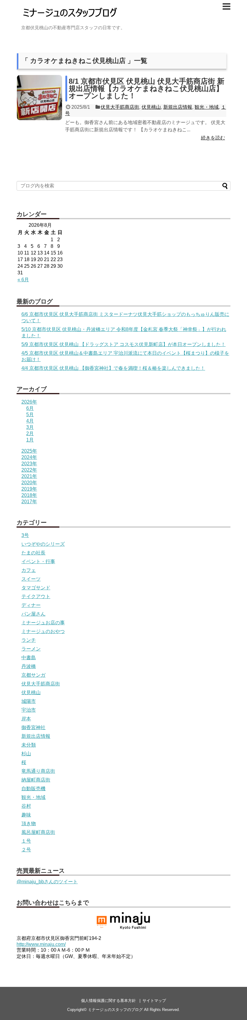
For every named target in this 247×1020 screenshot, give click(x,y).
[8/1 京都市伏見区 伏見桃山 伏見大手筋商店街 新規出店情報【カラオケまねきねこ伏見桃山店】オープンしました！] (39, 97)
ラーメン (31, 648)
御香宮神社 (33, 727)
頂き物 (28, 823)
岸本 (26, 718)
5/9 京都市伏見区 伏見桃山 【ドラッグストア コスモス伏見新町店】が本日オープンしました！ (123, 344)
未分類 (28, 744)
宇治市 (28, 710)
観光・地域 (207, 107)
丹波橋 (28, 666)
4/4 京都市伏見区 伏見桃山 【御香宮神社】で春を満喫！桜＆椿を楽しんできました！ (113, 368)
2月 (30, 433)
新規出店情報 (177, 107)
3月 (30, 427)
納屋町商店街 (35, 779)
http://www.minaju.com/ (41, 944)
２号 (26, 849)
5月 (30, 414)
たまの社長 (33, 552)
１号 (26, 841)
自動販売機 (33, 788)
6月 (30, 408)
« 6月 (23, 279)
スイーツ (31, 579)
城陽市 (28, 701)
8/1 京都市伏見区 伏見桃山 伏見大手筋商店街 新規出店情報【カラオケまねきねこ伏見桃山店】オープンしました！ (146, 88)
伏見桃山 (151, 107)
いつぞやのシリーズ (43, 544)
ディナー (31, 605)
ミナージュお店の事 (43, 622)
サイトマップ (154, 1000)
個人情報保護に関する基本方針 (108, 1000)
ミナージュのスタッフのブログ (115, 1009)
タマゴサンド (35, 587)
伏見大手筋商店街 (120, 107)
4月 (30, 420)
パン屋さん (33, 613)
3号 (25, 535)
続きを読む (213, 137)
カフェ (28, 570)
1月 (30, 439)
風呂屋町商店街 (38, 832)
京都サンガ (33, 675)
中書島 (28, 657)
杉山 (26, 753)
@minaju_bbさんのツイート (47, 881)
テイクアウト (35, 596)
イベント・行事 (38, 561)
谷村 (26, 806)
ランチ (28, 640)
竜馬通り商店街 (38, 771)
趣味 (26, 814)
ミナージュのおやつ (43, 631)
